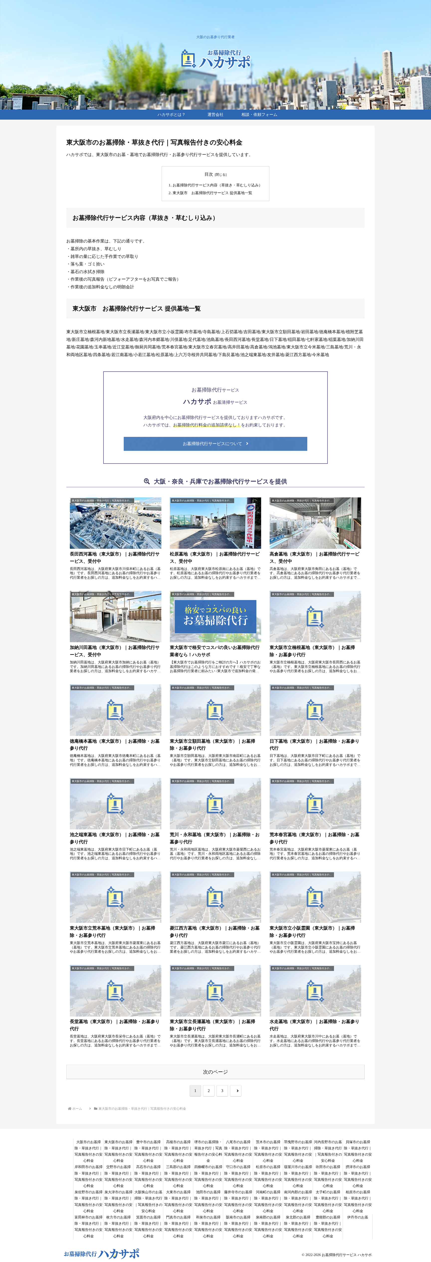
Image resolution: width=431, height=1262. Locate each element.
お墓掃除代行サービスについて (212, 443)
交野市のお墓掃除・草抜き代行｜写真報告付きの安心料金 (118, 1176)
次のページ (215, 1072)
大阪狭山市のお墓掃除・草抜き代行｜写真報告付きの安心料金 (148, 1201)
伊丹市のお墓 (357, 1217)
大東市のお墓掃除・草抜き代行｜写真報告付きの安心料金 (178, 1201)
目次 (209, 174)
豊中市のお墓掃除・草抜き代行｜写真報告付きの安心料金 (148, 1151)
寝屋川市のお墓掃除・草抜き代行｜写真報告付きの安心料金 (298, 1176)
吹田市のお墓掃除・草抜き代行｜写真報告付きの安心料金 (328, 1176)
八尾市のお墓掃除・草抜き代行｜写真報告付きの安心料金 (238, 1151)
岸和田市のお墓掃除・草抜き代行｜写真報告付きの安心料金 (89, 1176)
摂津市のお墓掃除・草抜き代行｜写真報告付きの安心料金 (358, 1176)
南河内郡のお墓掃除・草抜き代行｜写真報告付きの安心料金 (298, 1201)
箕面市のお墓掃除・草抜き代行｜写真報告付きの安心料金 (148, 1226)
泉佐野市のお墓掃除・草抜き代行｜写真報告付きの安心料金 (89, 1201)
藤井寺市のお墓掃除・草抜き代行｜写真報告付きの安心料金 (238, 1201)
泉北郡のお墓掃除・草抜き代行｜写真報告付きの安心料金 (298, 1226)
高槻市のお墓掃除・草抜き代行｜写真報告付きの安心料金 (178, 1151)
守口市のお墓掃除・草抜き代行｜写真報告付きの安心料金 (238, 1176)
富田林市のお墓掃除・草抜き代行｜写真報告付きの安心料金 (89, 1226)
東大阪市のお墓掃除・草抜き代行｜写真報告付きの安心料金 (118, 1151)
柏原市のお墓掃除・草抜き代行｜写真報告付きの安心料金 (358, 1201)
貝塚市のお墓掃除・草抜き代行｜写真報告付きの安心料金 (358, 1151)
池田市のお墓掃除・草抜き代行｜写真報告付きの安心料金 (208, 1201)
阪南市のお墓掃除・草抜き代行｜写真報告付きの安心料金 (238, 1226)
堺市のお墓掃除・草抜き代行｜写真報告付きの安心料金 (208, 1151)
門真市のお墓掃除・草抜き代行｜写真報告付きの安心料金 (178, 1226)
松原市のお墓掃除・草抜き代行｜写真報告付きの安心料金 (268, 1176)
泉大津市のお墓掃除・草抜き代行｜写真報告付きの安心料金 (118, 1201)
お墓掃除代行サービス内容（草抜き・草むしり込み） (217, 185)
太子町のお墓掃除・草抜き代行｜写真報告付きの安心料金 (328, 1201)
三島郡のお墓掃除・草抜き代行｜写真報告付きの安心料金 (178, 1176)
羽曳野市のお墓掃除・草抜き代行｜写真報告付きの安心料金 (298, 1151)
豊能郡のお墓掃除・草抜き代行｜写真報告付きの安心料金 (328, 1226)
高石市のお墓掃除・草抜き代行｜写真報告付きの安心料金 (148, 1176)
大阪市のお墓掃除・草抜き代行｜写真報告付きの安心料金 (89, 1151)
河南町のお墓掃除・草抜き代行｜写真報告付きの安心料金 (268, 1201)
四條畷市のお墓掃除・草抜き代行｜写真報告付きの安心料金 (208, 1176)
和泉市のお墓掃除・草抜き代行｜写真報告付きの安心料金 (208, 1226)
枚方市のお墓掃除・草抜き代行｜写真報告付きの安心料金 (118, 1226)
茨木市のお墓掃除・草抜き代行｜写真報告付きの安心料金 (268, 1151)
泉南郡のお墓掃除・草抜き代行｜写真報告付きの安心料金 (268, 1226)
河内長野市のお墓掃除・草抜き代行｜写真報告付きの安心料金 (328, 1151)
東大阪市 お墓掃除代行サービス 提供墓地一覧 (212, 193)
